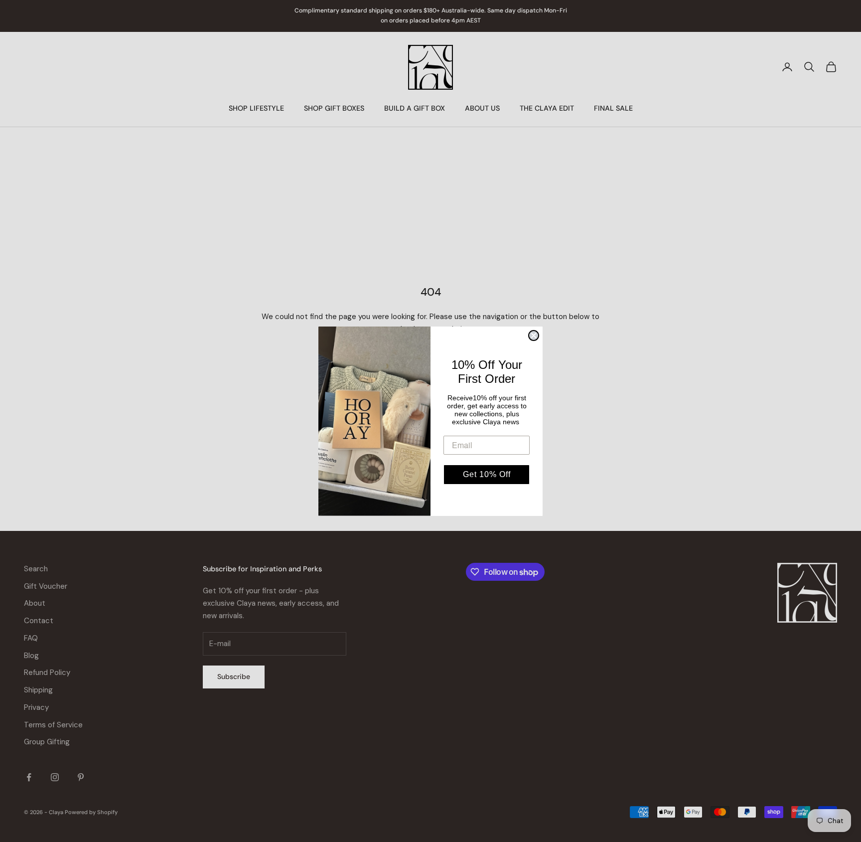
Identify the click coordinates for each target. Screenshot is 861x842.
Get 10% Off (487, 474)
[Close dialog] (534, 335)
